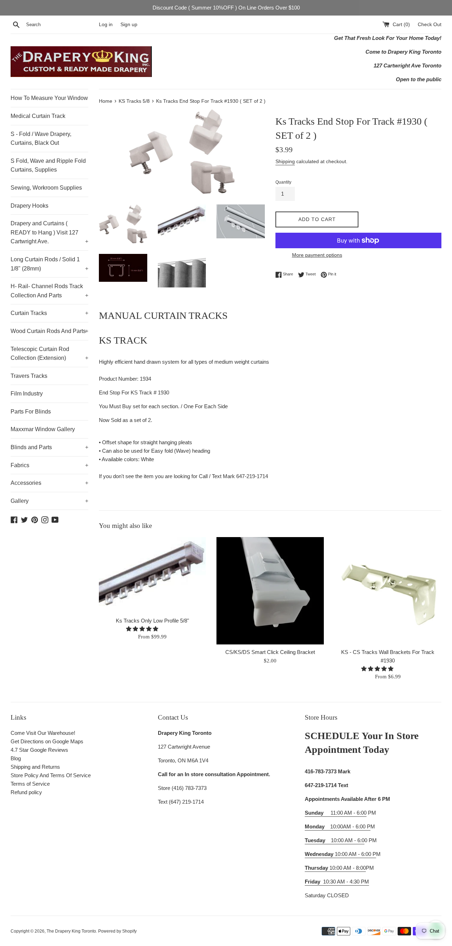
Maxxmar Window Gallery (43, 429)
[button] (143, 629)
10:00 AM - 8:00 (335, 868)
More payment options (317, 255)
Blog (16, 758)
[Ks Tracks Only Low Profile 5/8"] (152, 575)
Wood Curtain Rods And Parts (49, 331)
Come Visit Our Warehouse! (43, 733)
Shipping (285, 161)
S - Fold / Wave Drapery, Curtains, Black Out (41, 138)
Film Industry (27, 394)
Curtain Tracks (49, 313)
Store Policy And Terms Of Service (51, 775)
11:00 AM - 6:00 (336, 813)
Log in (106, 24)
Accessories (49, 483)
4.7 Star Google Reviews (39, 750)
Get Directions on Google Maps (47, 741)
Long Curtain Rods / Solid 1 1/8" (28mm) (49, 264)
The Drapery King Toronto (71, 931)
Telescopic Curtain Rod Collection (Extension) (49, 353)
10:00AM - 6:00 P (337, 826)
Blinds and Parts (49, 447)
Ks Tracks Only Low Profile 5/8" (152, 621)
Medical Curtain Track (38, 116)
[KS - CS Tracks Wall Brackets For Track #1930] (387, 590)
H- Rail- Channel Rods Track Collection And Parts (49, 290)
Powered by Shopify (117, 931)
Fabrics (49, 465)
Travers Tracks (29, 376)
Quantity (283, 182)
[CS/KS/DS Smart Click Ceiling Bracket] (269, 590)
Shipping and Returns (35, 767)
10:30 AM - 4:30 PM (346, 882)
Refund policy (26, 792)
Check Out (429, 24)
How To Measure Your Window (49, 98)
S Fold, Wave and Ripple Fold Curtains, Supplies (48, 165)
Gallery (49, 501)
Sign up (128, 24)
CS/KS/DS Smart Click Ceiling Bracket (270, 652)
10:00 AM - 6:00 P (340, 854)
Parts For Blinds (31, 412)
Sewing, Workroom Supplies (46, 188)
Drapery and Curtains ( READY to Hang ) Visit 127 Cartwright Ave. (49, 232)
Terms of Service (30, 784)
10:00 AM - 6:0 (334, 840)
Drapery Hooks (29, 206)
